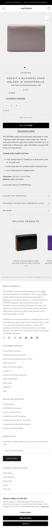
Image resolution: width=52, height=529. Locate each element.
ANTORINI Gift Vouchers (12, 408)
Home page (7, 383)
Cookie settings (25, 512)
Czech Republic (8, 477)
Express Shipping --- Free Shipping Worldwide (26, 2)
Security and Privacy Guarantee (14, 375)
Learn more (45, 506)
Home (4, 277)
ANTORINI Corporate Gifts (17, 277)
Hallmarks (7, 387)
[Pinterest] (20, 337)
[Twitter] (9, 337)
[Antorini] (26, 8)
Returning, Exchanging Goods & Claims (17, 359)
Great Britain (7, 473)
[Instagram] (15, 337)
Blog (4, 391)
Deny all (25, 524)
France (5, 485)
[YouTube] (26, 337)
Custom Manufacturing (11, 412)
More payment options (26, 131)
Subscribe (12, 458)
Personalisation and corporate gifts (23, 203)
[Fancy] (37, 337)
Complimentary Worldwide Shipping (16, 424)
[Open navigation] (3, 8)
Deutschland (7, 481)
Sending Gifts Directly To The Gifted (16, 420)
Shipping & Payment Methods (14, 355)
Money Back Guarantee (11, 351)
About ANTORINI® (10, 379)
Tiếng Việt (7, 489)
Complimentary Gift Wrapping (14, 416)
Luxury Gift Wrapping (14, 196)
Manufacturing (8, 404)
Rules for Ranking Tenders (13, 367)
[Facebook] (4, 337)
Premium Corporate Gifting (13, 428)
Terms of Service (9, 363)
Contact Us (7, 371)
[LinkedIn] (31, 337)
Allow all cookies (25, 518)
